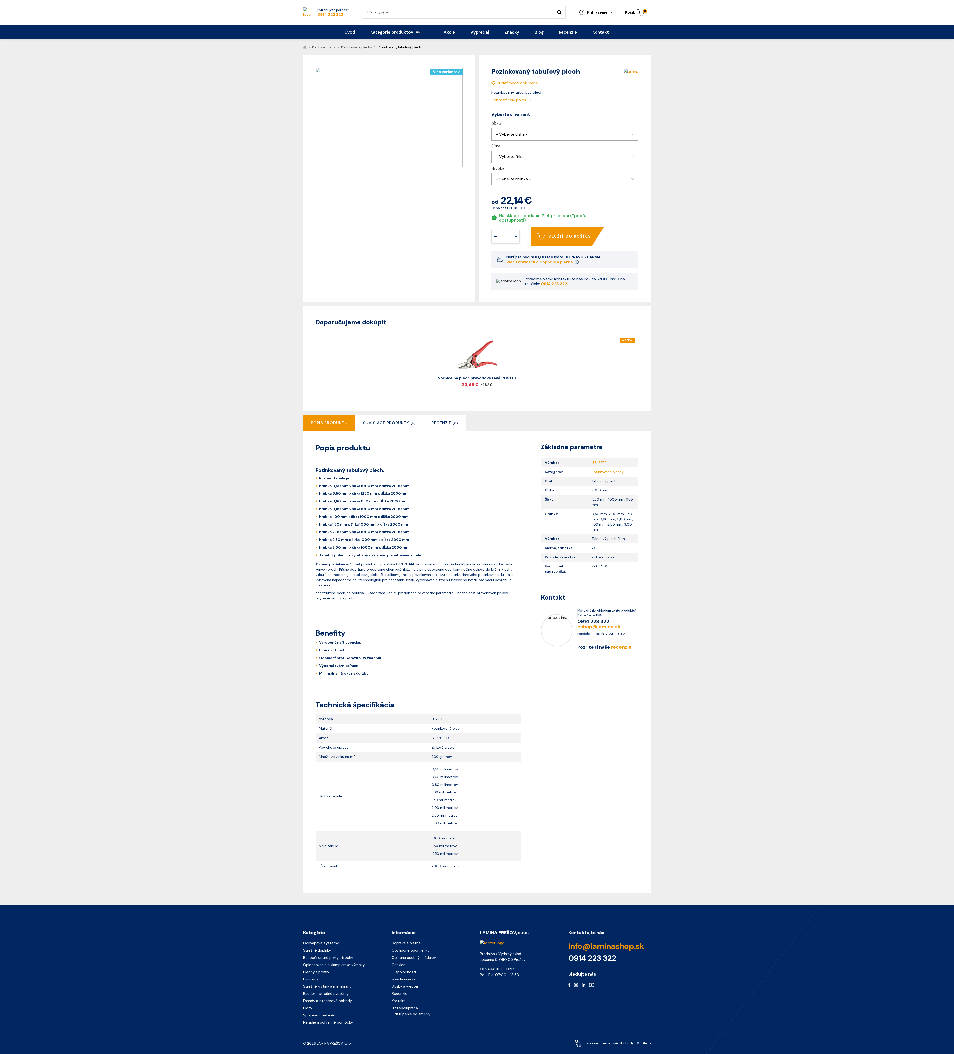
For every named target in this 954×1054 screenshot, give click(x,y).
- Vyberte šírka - (511, 156)
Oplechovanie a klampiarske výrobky (334, 964)
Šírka (495, 146)
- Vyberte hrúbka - (513, 179)
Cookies (398, 964)
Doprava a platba (406, 943)
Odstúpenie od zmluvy (411, 1014)
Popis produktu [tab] (329, 422)
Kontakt (398, 1000)
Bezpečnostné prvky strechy (328, 957)
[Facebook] (569, 985)
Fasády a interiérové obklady (327, 1000)
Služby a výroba (405, 986)
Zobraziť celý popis (509, 100)
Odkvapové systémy (321, 943)
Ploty (307, 1008)
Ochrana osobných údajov (414, 957)
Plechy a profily (316, 972)
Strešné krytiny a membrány (327, 986)
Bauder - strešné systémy (326, 993)
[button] (564, 134)
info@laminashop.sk (606, 946)
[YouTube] (591, 985)
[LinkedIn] (583, 985)
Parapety (311, 979)
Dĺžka (496, 124)
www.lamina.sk (403, 979)
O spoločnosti (404, 972)
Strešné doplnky (317, 950)
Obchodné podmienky (410, 950)
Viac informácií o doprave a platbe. (540, 261)
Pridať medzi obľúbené (517, 83)
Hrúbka (497, 168)
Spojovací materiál (319, 1015)
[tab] (389, 423)
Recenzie (399, 993)
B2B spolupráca (405, 1008)
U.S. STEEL (600, 462)
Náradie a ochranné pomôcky (328, 1022)
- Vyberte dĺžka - (512, 134)
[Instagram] (576, 985)
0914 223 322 (330, 15)
